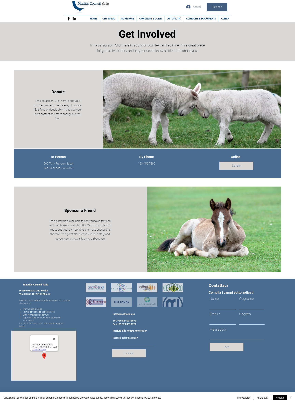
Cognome (246, 298)
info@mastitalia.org (124, 314)
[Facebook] (68, 18)
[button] (236, 165)
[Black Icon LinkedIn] (74, 18)
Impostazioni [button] (244, 397)
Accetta (280, 397)
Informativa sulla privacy (148, 397)
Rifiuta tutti (262, 397)
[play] (176, 304)
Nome (214, 298)
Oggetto (245, 314)
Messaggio (218, 329)
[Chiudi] (291, 397)
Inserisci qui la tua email (124, 338)
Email (214, 314)
